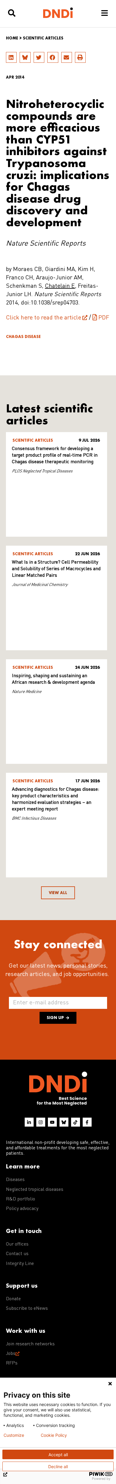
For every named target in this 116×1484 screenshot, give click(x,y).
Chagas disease (23, 336)
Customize (14, 1435)
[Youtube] (52, 1122)
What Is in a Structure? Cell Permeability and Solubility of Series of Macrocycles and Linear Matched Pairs (56, 569)
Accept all (58, 1454)
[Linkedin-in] (29, 1122)
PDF (103, 318)
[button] (11, 57)
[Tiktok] (75, 1122)
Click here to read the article (43, 318)
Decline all (58, 1466)
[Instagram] (40, 1122)
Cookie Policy (54, 1435)
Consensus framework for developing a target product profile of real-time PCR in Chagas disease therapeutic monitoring (55, 455)
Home (12, 38)
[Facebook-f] (87, 1122)
